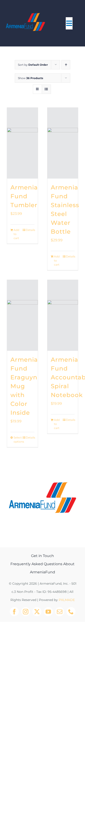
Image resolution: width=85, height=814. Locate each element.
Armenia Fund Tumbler (24, 196)
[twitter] (36, 611)
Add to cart (16, 234)
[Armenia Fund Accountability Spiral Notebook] (62, 315)
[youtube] (48, 611)
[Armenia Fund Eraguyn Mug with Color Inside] (22, 315)
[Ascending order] (65, 64)
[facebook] (14, 611)
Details (30, 230)
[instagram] (25, 611)
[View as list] (46, 89)
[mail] (59, 611)
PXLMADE (67, 600)
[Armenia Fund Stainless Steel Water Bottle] (62, 143)
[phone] (70, 611)
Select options (18, 439)
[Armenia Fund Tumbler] (22, 143)
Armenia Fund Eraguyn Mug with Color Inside (24, 386)
